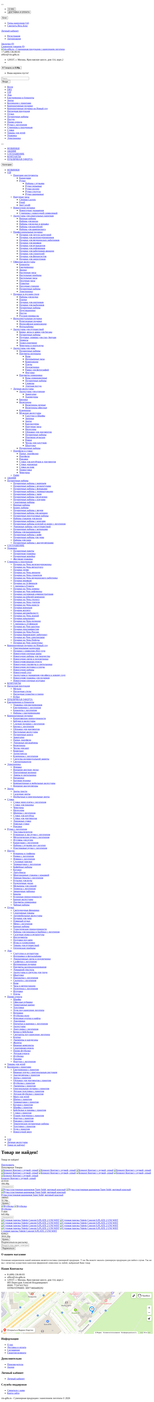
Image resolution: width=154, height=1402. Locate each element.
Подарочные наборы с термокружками (33, 491)
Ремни (28, 440)
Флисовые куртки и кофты (27, 1018)
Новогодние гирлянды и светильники (32, 664)
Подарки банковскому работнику (30, 634)
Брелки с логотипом (23, 726)
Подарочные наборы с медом (28, 510)
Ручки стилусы (33, 191)
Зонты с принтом (22, 1077)
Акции (10, 1367)
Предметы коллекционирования (29, 967)
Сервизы (29, 383)
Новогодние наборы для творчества (31, 656)
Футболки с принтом (24, 1083)
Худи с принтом (21, 1129)
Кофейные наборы (22, 867)
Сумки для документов (25, 818)
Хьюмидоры (31, 397)
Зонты (10, 100)
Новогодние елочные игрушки (29, 680)
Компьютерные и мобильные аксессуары (34, 783)
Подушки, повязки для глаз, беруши (37, 337)
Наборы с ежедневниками (26, 713)
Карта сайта (13, 1393)
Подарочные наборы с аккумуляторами (33, 542)
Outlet (16, 475)
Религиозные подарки (30, 321)
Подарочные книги (23, 734)
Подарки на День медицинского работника (35, 578)
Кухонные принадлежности (27, 896)
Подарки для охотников (31, 302)
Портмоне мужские (35, 437)
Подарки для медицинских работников (39, 240)
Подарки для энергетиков (32, 259)
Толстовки (18, 1007)
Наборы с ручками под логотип (29, 845)
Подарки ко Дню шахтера (26, 626)
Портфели (24, 456)
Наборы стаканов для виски (27, 518)
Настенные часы (27, 272)
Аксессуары (19, 1026)
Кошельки (18, 750)
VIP (9, 92)
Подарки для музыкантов (32, 245)
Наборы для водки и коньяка (34, 224)
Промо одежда (14, 122)
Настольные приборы (30, 275)
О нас (10, 1344)
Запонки (29, 418)
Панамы (17, 1059)
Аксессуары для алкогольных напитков (33, 216)
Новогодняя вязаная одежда (27, 661)
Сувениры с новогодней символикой (38, 213)
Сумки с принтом (22, 1113)
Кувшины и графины (24, 853)
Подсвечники (32, 367)
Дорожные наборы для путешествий (32, 526)
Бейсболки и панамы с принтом (29, 1110)
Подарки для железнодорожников (36, 237)
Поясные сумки (21, 823)
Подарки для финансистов (32, 256)
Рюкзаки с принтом (23, 1121)
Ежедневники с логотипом (27, 707)
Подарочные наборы (17, 116)
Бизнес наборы (21, 507)
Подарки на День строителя (27, 575)
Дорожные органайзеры (25, 742)
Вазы (28, 356)
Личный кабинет (10, 31)
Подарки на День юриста (26, 605)
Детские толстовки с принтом (28, 1091)
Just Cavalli (24, 205)
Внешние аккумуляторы (25, 786)
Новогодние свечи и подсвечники (30, 659)
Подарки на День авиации (26, 572)
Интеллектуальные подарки (27, 318)
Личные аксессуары (23, 388)
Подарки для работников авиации (36, 251)
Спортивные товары (23, 913)
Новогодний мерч (22, 1131)
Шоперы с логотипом (24, 813)
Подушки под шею (23, 940)
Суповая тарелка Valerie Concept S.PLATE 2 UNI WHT (29, 1231)
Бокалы (17, 894)
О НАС (11, 9)
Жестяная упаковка (23, 559)
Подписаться (8, 1248)
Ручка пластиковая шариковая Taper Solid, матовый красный (32, 1195)
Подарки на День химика (26, 588)
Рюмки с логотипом (23, 856)
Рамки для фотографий (37, 370)
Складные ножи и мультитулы (28, 934)
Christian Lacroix (27, 199)
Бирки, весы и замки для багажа (35, 332)
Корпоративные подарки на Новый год (27, 108)
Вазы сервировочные (36, 378)
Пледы (28, 364)
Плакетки (24, 283)
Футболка (6, 1209)
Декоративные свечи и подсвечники (32, 959)
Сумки (10, 130)
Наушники (18, 778)
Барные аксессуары (23, 899)
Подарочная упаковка (24, 553)
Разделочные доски (23, 883)
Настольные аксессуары (25, 732)
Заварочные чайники (24, 891)
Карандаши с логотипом (25, 842)
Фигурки (30, 372)
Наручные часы (21, 197)
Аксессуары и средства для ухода (30, 972)
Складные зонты (21, 794)
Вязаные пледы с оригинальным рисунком (35, 1072)
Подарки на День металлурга (28, 567)
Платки (23, 299)
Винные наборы (27, 218)
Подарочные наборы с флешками (30, 488)
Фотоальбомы (26, 326)
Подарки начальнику (24, 618)
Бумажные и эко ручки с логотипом (31, 834)
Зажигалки (30, 394)
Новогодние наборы (23, 669)
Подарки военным (22, 607)
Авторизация (14, 38)
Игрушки (18, 991)
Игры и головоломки (24, 942)
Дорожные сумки (22, 821)
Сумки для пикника (23, 805)
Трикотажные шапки (24, 1004)
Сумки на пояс (26, 467)
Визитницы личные (35, 405)
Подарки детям (21, 569)
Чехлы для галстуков (36, 442)
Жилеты (17, 1042)
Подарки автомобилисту (25, 613)
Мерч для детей (21, 1096)
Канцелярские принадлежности (29, 718)
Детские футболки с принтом (28, 1094)
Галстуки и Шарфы (35, 415)
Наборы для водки (28, 297)
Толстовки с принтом (24, 1126)
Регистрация (13, 36)
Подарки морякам (22, 580)
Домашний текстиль (23, 969)
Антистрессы (20, 753)
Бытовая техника (22, 780)
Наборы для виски (28, 221)
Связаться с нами (16, 1390)
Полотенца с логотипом (25, 988)
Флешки (17, 767)
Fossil (22, 202)
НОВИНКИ (13, 148)
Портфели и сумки (22, 451)
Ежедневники (26, 267)
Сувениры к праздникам (19, 127)
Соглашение (13, 1350)
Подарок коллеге (22, 610)
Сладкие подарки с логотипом (29, 723)
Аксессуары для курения (32, 391)
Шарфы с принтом (22, 1107)
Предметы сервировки (30, 375)
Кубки (16, 696)
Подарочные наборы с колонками (30, 529)
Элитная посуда (33, 386)
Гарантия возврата (16, 1352)
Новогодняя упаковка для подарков (31, 678)
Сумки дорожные (28, 464)
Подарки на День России (26, 632)
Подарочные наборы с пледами (29, 499)
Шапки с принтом (22, 1099)
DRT (9, 89)
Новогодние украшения (31, 210)
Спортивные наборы (24, 502)
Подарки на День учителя (26, 602)
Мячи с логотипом (22, 923)
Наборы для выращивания (26, 532)
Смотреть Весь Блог (17, 25)
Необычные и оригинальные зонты (31, 796)
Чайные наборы (21, 904)
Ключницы (25, 410)
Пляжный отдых (21, 921)
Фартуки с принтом (23, 1118)
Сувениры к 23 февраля (25, 623)
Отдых (10, 114)
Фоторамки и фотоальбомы (27, 956)
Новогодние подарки (24, 207)
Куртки (17, 1037)
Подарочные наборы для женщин (30, 513)
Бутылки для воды (22, 880)
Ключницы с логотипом (25, 756)
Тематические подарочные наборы (31, 1123)
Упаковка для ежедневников (27, 705)
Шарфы (17, 999)
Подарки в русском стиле (26, 294)
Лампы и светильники (24, 775)
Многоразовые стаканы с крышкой (31, 875)
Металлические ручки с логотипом (31, 837)
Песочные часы (27, 280)
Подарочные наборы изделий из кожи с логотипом (39, 524)
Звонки (23, 270)
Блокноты (24, 264)
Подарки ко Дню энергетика (28, 642)
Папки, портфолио (28, 453)
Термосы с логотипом (24, 888)
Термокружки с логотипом (27, 864)
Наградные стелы (22, 691)
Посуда (11, 119)
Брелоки (23, 399)
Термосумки (25, 469)
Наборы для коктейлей (31, 226)
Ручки (22, 180)
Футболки (18, 1056)
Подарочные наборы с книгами (29, 521)
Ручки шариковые (34, 194)
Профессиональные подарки (28, 232)
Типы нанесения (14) (18, 23)
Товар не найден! (16, 1145)
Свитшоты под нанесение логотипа (31, 1034)
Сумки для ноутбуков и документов (37, 461)
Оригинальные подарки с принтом (31, 1088)
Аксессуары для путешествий (28, 329)
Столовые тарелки (22, 861)
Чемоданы (24, 472)
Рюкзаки (23, 459)
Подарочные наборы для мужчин (30, 497)
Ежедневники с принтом (26, 1069)
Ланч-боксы (19, 872)
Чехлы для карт (21, 748)
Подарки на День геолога (26, 599)
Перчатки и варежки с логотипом (30, 1023)
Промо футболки (22, 1050)
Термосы (23, 340)
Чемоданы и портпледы (31, 345)
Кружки (17, 869)
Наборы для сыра (22, 540)
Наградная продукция (18, 111)
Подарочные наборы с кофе (27, 534)
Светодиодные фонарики (26, 910)
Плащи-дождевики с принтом (28, 1115)
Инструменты (20, 937)
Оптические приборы (24, 948)
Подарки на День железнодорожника (32, 564)
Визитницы (25, 402)
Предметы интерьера (30, 353)
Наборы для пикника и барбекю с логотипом (36, 932)
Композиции (31, 361)
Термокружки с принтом (26, 1102)
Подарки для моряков (30, 243)
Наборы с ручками (34, 183)
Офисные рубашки (23, 1002)
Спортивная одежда (23, 1048)
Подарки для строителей (32, 253)
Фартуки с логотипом (24, 1061)
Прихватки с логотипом (25, 977)
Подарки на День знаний (26, 615)
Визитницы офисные (36, 407)
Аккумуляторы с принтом (26, 1075)
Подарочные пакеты (23, 551)
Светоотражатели (22, 761)
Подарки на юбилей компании (29, 596)
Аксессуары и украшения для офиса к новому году (39, 675)
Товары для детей (16, 132)
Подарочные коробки (24, 556)
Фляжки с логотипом (24, 859)
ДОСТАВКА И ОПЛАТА (19, 12)
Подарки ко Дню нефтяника (27, 591)
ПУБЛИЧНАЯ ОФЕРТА (20, 159)
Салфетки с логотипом (25, 961)
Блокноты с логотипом (25, 710)
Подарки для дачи (22, 918)
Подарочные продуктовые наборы (31, 515)
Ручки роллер (32, 188)
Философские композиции (33, 324)
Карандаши (25, 178)
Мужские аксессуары (30, 413)
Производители (15, 1364)
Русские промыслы (29, 315)
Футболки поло (21, 1015)
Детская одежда (21, 1053)
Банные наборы (21, 926)
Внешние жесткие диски (26, 769)
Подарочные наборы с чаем (27, 494)
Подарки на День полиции (27, 621)
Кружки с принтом (23, 1104)
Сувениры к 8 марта (23, 586)
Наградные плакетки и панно (28, 694)
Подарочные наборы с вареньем (29, 483)
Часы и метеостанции (24, 986)
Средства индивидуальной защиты (31, 759)
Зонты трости (20, 791)
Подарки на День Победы (26, 640)
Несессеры (30, 429)
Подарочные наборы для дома (28, 537)
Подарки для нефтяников (32, 248)
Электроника (14, 138)
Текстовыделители (22, 832)
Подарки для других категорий (35, 234)
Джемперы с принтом (24, 1086)
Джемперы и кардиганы (25, 1040)
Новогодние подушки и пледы (29, 667)
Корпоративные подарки (20, 105)
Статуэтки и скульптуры (25, 953)
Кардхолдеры (32, 424)
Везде (10, 87)
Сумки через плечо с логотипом (29, 802)
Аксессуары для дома (24, 348)
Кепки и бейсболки (23, 1031)
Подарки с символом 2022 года (29, 651)
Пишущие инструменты (25, 175)
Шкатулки (30, 445)
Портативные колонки (24, 772)
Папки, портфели (22, 740)
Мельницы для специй (25, 886)
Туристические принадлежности (30, 929)
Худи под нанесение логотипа (28, 1010)
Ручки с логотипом (17, 124)
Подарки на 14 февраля (25, 583)
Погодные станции (29, 286)
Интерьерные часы (35, 359)
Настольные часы (28, 278)
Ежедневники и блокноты (20, 97)
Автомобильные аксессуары (27, 915)
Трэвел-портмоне (28, 342)
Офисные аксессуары (24, 261)
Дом (9, 95)
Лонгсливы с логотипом (25, 1029)
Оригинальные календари (26, 648)
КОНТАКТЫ (14, 156)
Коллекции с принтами (19, 103)
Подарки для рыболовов (31, 305)
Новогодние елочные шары (27, 653)
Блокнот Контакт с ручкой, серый (18, 1178)
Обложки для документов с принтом (32, 1080)
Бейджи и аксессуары (24, 721)
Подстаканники (27, 310)
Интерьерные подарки (24, 964)
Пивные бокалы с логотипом (28, 877)
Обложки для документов (38, 432)
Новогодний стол (22, 672)
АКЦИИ (11, 151)
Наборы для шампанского (32, 229)
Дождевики (19, 1021)
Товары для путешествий (26, 945)
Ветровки (18, 1013)
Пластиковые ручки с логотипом (30, 848)
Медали (17, 688)
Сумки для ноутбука (23, 815)
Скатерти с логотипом (24, 980)
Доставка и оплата (16, 1347)
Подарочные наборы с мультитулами (32, 486)
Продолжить (7, 1164)
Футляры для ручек (23, 840)
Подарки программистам (26, 629)
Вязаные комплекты (23, 1045)
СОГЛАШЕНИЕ (15, 154)
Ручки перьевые (33, 186)
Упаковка (12, 135)
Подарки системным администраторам (33, 594)
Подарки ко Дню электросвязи (29, 637)
